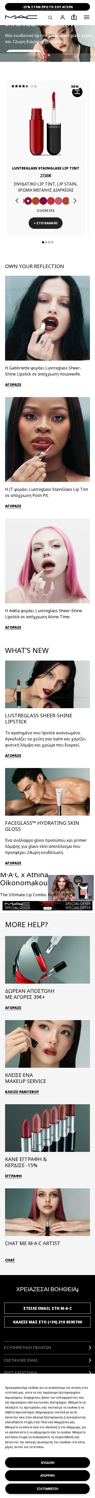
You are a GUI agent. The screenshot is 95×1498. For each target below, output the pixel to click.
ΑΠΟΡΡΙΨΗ (47, 1475)
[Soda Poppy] (43, 201)
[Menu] (86, 17)
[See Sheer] (51, 201)
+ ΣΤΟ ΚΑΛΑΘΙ (46, 223)
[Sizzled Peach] (36, 201)
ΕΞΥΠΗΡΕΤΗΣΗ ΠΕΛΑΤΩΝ (27, 1347)
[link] (45, 123)
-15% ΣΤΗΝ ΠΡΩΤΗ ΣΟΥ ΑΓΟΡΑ (47, 7)
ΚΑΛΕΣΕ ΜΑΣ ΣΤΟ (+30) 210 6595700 (47, 1321)
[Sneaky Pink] (58, 201)
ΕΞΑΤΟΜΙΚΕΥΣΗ (47, 1488)
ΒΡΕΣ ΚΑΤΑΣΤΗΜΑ (20, 1373)
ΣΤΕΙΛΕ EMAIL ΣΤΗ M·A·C (47, 1308)
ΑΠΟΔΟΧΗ (47, 1462)
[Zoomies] (28, 201)
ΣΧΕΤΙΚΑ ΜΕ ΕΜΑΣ (21, 1360)
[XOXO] (66, 201)
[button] (86, 17)
